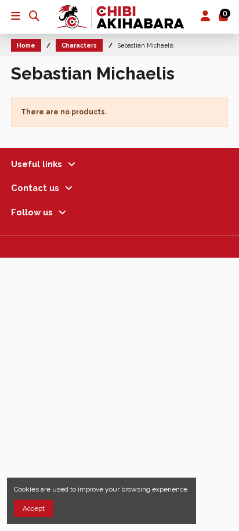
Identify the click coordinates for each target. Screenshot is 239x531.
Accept (34, 508)
